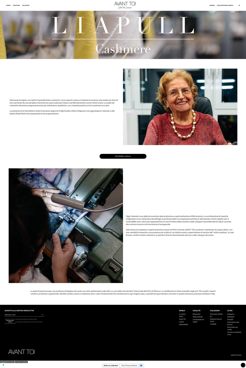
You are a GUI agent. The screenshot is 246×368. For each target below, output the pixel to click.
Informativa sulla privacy (10, 321)
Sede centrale (198, 317)
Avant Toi (182, 319)
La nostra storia (182, 315)
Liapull (181, 322)
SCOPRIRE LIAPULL (123, 156)
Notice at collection (111, 365)
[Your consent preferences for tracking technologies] (3, 364)
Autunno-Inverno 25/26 (216, 320)
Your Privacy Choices (129, 365)
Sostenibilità (183, 324)
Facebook (230, 317)
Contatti (230, 319)
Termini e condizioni (21, 362)
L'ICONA (213, 324)
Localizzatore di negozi (225, 5)
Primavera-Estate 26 (216, 315)
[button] (8, 5)
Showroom (196, 314)
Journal (212, 5)
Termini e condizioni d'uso (234, 333)
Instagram (230, 314)
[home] (123, 5)
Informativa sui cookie (232, 328)
